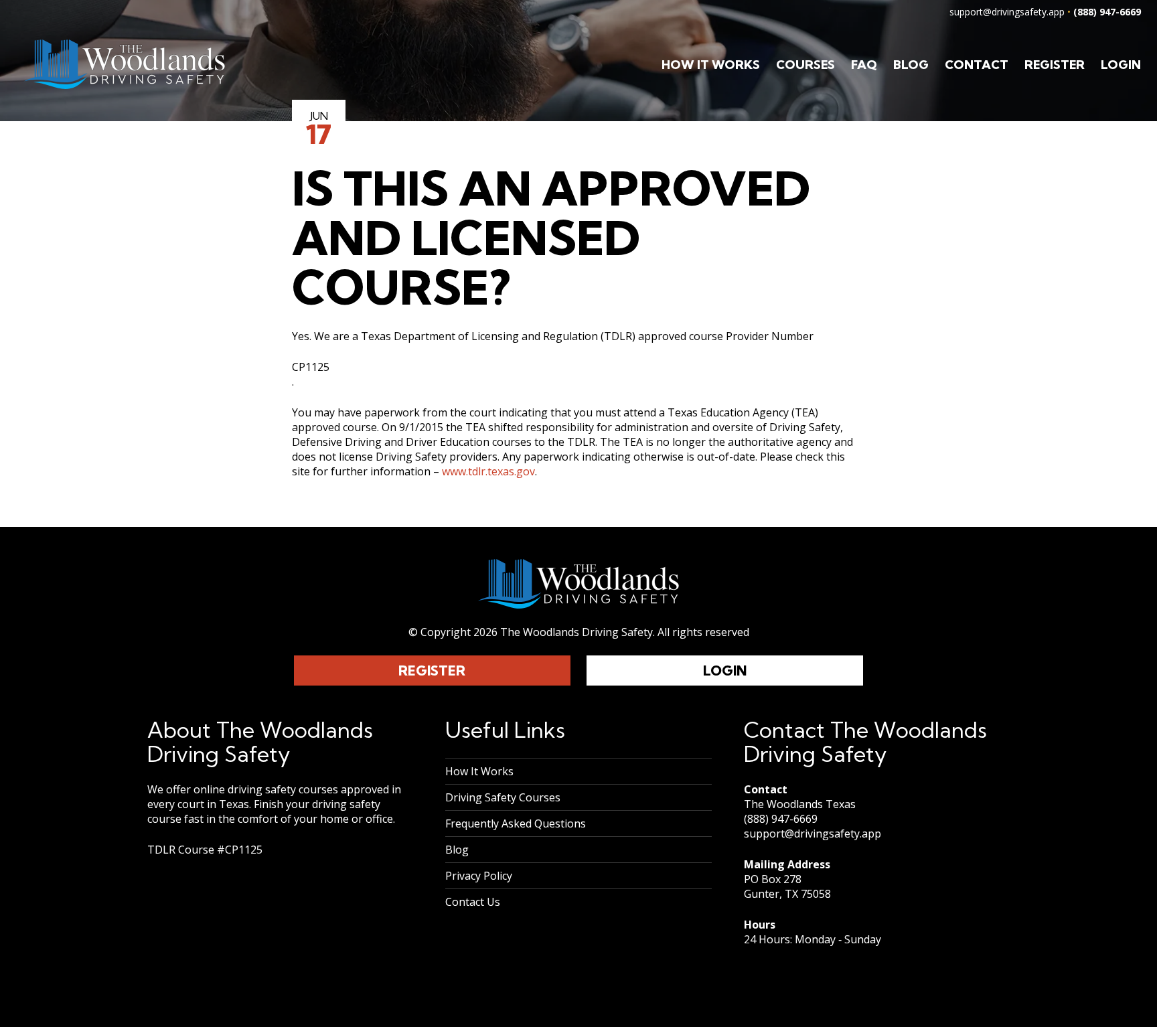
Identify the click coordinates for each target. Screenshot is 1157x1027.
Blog (911, 64)
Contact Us (472, 901)
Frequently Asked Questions (515, 823)
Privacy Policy (478, 875)
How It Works (711, 64)
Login (1121, 64)
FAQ (864, 64)
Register (1054, 64)
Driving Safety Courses (502, 797)
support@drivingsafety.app (1007, 11)
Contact (976, 64)
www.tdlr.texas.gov (488, 471)
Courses (805, 64)
